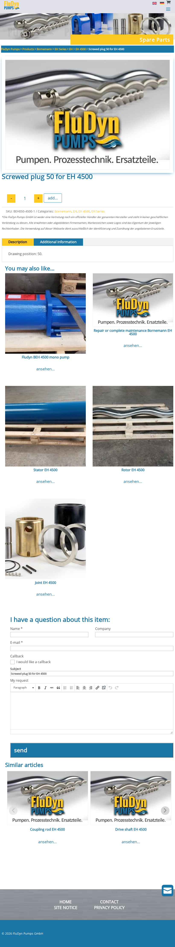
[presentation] (23, 687)
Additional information (58, 242)
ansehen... (45, 368)
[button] (23, 687)
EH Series (98, 211)
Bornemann (63, 211)
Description (17, 242)
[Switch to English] (153, 3)
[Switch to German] (160, 3)
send (20, 750)
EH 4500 (84, 211)
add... (53, 198)
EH (75, 211)
